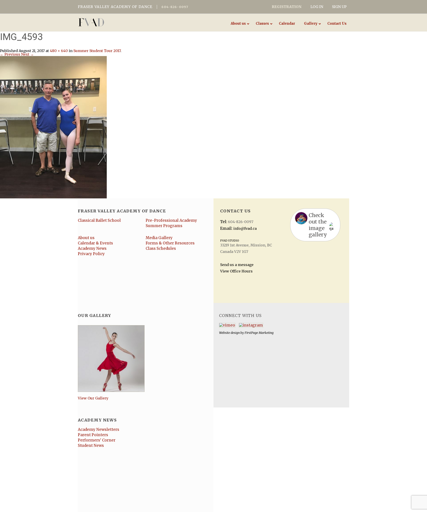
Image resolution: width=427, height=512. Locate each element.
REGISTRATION (287, 6)
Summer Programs (164, 225)
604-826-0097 (174, 7)
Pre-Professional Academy (171, 220)
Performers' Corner (96, 440)
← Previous (10, 54)
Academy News (92, 248)
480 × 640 (59, 50)
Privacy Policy (91, 253)
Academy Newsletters (98, 429)
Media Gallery (159, 237)
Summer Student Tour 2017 (97, 50)
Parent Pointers (93, 434)
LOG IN (316, 6)
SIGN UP (339, 6)
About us (86, 237)
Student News (91, 445)
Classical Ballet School (99, 220)
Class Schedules (161, 248)
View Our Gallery (93, 398)
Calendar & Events (95, 243)
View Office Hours (236, 271)
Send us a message (237, 264)
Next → (27, 54)
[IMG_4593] (53, 127)
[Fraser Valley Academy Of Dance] (108, 22)
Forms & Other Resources (170, 243)
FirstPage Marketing (259, 333)
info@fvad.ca (245, 228)
